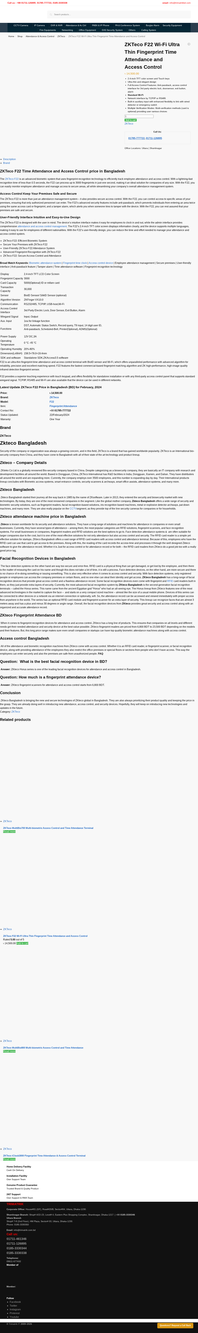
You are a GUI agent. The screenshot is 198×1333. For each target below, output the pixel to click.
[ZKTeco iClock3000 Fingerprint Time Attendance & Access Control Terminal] (99, 1100)
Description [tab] (9, 159)
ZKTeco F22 (12, 179)
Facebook (15, 1302)
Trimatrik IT (14, 1324)
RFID (170, 581)
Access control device (101, 263)
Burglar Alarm (152, 25)
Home (11, 36)
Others (132, 30)
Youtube (14, 1317)
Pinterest (15, 1313)
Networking (67, 30)
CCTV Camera (21, 25)
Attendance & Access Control (40, 36)
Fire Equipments (48, 30)
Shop (20, 36)
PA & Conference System (127, 25)
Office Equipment (87, 30)
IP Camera (39, 25)
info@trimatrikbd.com (180, 3)
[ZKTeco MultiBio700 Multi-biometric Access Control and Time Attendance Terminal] (99, 772)
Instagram (15, 1309)
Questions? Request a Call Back (175, 1325)
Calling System (148, 30)
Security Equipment (172, 25)
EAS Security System (112, 30)
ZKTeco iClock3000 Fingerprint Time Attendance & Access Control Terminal (44, 1155)
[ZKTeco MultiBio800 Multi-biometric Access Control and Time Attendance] (99, 992)
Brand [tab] (6, 163)
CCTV (73, 508)
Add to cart (131, 120)
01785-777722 (136, 138)
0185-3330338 (17, 1253)
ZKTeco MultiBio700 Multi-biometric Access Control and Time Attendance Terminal (48, 828)
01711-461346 (16, 1239)
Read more (9, 831)
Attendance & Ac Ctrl (76, 25)
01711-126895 (154, 138)
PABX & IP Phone (100, 25)
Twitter (13, 1305)
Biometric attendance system (45, 263)
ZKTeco (61, 36)
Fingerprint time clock (75, 263)
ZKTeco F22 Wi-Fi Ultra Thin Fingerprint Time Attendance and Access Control (45, 936)
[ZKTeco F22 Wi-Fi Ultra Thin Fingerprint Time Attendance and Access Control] (99, 880)
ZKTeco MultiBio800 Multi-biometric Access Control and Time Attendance (43, 1047)
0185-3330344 (17, 1248)
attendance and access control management (42, 226)
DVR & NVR (56, 25)
